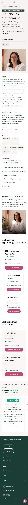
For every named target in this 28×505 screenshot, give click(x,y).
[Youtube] (6, 491)
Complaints (14, 501)
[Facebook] (4, 491)
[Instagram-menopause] (11, 491)
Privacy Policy (5, 498)
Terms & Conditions (15, 498)
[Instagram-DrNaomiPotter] (8, 491)
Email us (8, 456)
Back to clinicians (5, 6)
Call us (8, 446)
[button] (14, 222)
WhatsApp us (8, 451)
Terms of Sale (5, 501)
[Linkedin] (13, 491)
